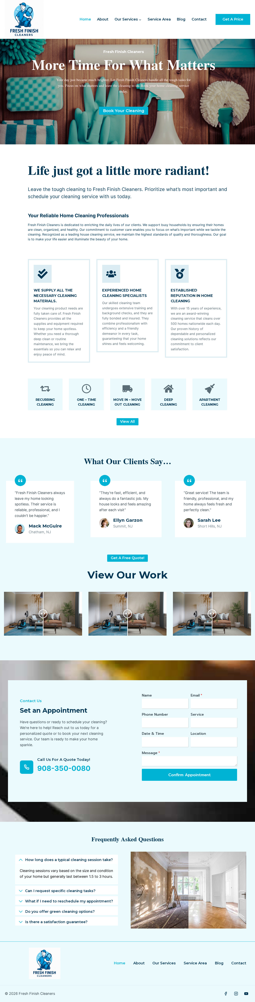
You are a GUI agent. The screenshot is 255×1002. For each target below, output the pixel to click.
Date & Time (153, 733)
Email (196, 695)
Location (198, 733)
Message (151, 753)
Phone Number (155, 714)
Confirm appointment (189, 775)
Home (85, 19)
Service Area (159, 19)
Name (147, 695)
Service (197, 714)
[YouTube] (246, 994)
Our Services (164, 963)
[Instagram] (236, 994)
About (102, 19)
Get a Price (233, 19)
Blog (181, 19)
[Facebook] (226, 994)
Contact (199, 19)
